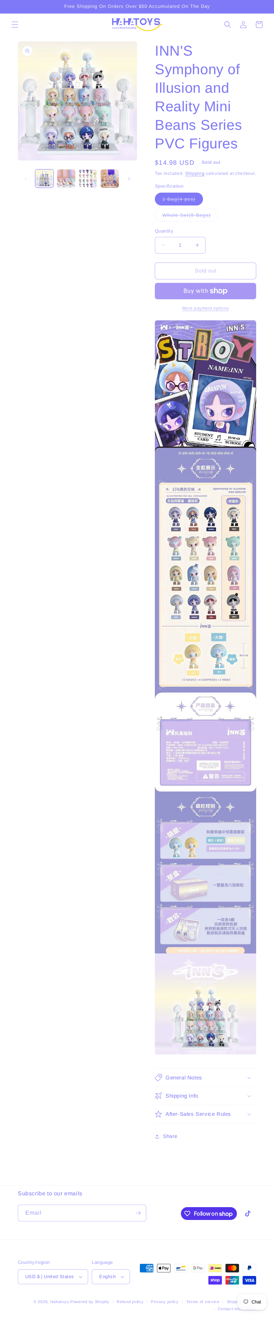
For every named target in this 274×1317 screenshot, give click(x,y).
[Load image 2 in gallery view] (66, 178)
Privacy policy (165, 1302)
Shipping (195, 173)
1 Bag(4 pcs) (182, 200)
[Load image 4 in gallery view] (110, 178)
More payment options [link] (205, 308)
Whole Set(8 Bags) (190, 217)
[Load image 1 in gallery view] (44, 178)
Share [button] (170, 1136)
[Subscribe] (138, 1213)
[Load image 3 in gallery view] (88, 178)
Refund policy (130, 1302)
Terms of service (202, 1302)
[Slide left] (26, 179)
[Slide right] (129, 179)
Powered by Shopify (90, 1302)
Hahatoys (59, 1302)
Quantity (164, 231)
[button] (15, 24)
